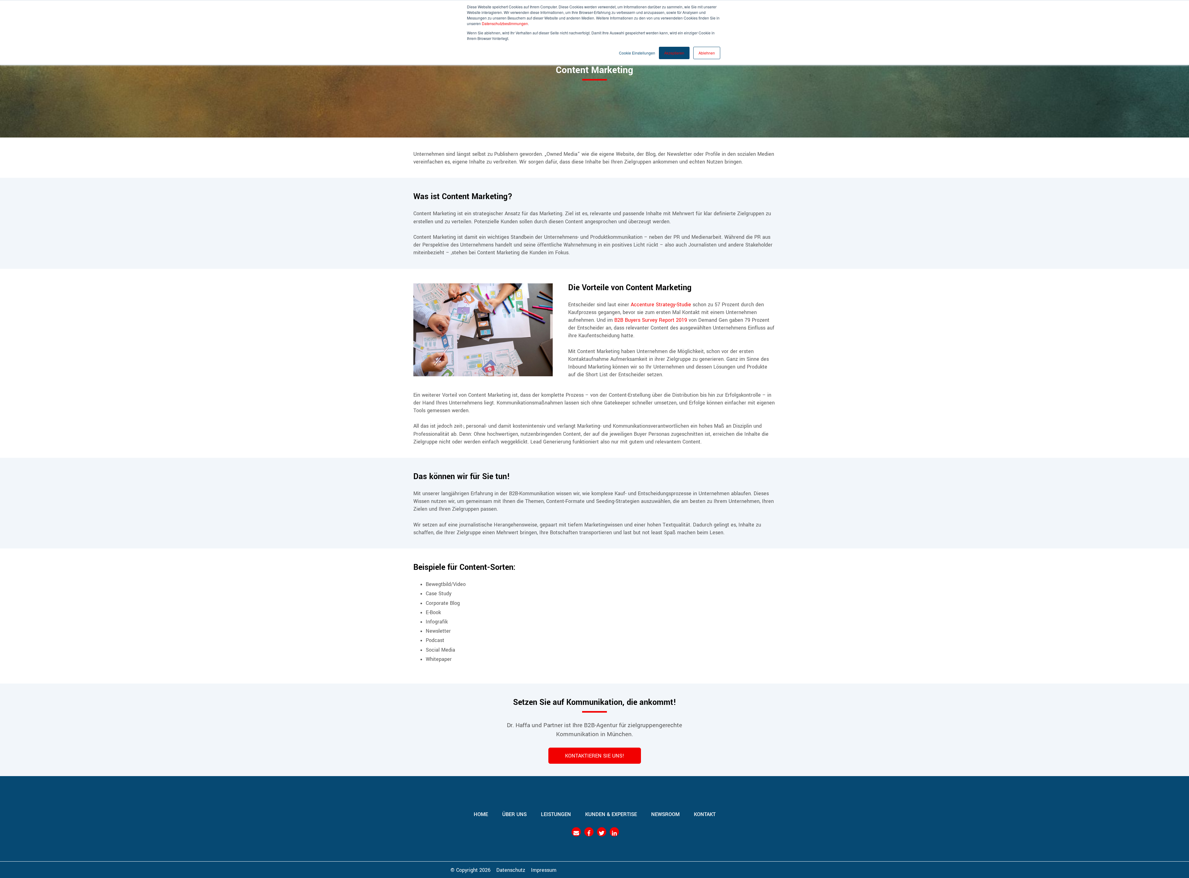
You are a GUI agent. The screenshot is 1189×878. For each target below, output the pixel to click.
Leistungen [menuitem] (556, 814)
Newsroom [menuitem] (665, 814)
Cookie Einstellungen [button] (637, 52)
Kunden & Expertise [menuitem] (611, 814)
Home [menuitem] (481, 814)
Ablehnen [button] (707, 52)
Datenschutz (510, 869)
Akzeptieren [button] (674, 52)
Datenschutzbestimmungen (505, 23)
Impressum (543, 869)
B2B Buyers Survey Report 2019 (650, 319)
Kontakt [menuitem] (705, 814)
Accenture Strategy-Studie (661, 304)
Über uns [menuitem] (514, 814)
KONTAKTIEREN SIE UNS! (594, 755)
